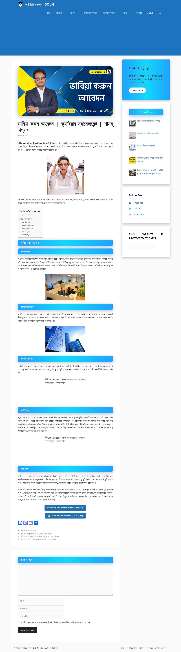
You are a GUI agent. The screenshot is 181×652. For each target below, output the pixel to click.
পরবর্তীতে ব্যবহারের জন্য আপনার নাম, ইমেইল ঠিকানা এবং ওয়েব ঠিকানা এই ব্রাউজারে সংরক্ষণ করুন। (57, 622)
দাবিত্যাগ (142, 648)
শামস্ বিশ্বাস (48, 533)
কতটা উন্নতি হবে (27, 228)
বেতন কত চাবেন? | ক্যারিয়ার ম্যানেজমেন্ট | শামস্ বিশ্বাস (38, 539)
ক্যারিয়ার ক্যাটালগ (109, 12)
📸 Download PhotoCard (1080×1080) (65, 507)
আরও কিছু (25, 234)
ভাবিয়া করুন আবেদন (25, 219)
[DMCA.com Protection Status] (142, 248)
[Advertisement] (90, 37)
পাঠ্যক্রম (59, 12)
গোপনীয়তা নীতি (131, 648)
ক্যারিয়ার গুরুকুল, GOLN (39, 4)
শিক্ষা (48, 12)
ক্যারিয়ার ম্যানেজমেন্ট (90, 12)
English (150, 12)
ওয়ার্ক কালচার (26, 222)
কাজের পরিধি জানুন (28, 225)
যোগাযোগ (139, 12)
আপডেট (72, 12)
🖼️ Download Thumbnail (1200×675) (65, 515)
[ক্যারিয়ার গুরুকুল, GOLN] (21, 4)
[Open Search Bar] (159, 13)
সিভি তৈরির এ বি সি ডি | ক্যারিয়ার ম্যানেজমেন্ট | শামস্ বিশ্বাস (40, 536)
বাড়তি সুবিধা (26, 231)
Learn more (137, 90)
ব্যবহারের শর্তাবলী (153, 648)
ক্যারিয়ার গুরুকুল (26, 533)
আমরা (125, 12)
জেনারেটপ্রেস (54, 648)
